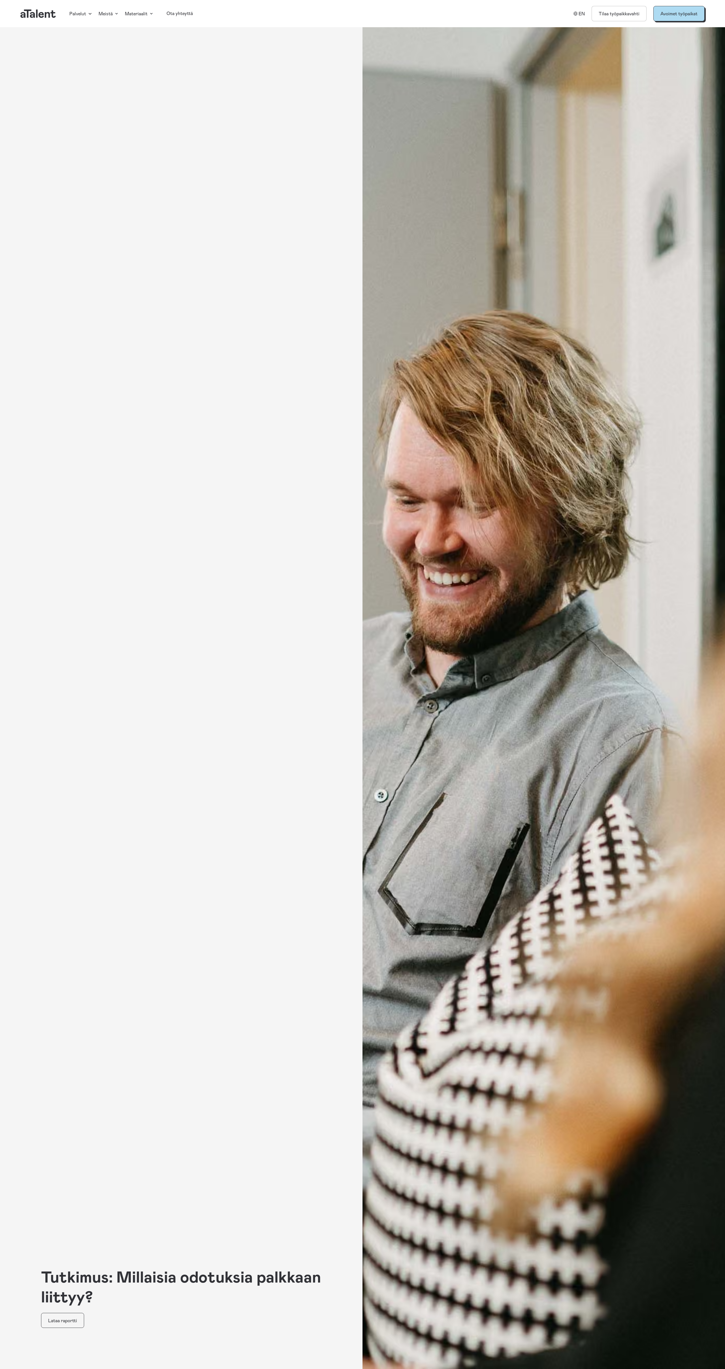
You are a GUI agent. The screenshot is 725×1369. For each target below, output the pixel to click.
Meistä (106, 13)
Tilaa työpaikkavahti (619, 13)
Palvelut (77, 13)
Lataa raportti (62, 1320)
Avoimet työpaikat (679, 13)
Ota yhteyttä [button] (180, 13)
